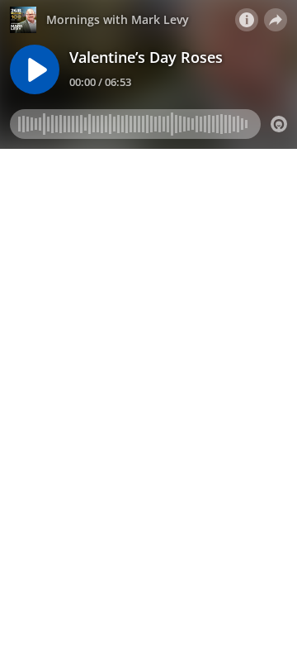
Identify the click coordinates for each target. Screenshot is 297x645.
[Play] (34, 69)
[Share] (275, 19)
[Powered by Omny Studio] (279, 124)
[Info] (246, 19)
